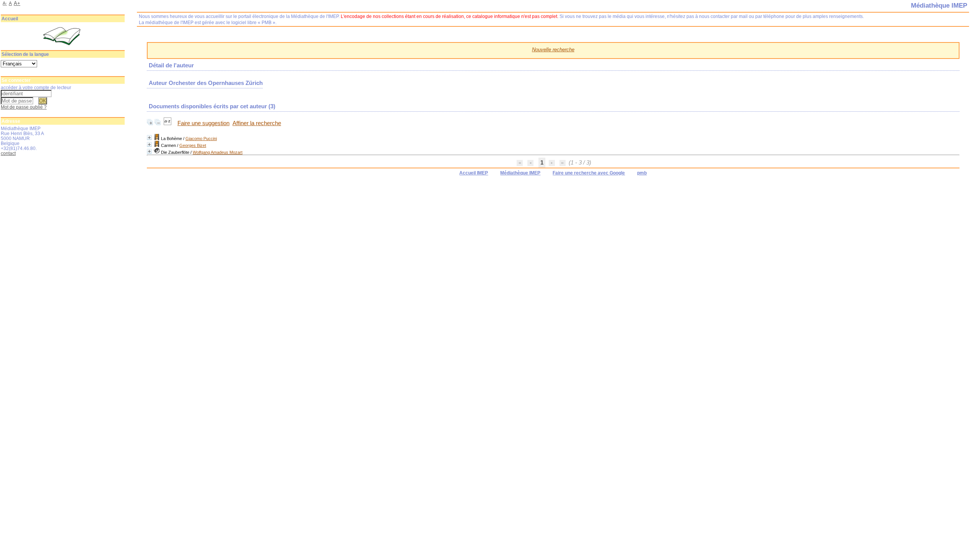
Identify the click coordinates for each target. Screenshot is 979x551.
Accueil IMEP (473, 173)
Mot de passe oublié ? (24, 106)
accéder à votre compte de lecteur (36, 87)
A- (5, 3)
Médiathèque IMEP (520, 173)
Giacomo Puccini (201, 138)
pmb (642, 173)
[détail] (149, 137)
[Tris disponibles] (168, 123)
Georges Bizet (192, 145)
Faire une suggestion (203, 123)
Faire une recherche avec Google (589, 173)
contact (8, 153)
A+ (17, 3)
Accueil (10, 18)
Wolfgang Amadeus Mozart (217, 152)
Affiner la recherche (257, 123)
